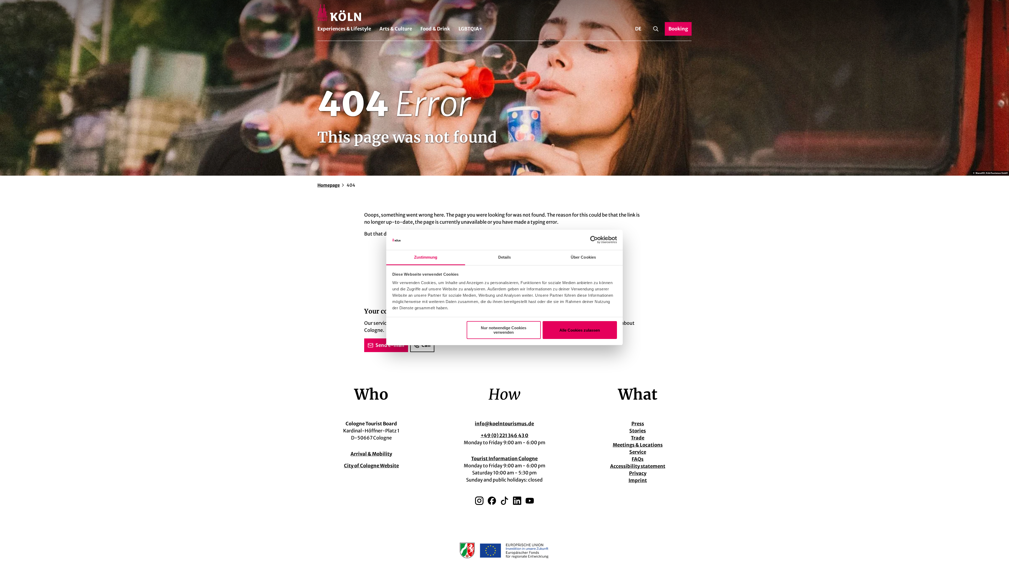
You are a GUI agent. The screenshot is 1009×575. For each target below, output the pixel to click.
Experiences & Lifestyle (344, 29)
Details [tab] (504, 257)
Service (637, 452)
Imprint (638, 480)
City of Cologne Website (371, 466)
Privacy (637, 473)
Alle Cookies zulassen (579, 330)
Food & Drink (435, 29)
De (638, 29)
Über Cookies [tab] (583, 257)
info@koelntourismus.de (504, 424)
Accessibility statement (637, 466)
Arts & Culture (395, 29)
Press (637, 424)
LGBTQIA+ (470, 29)
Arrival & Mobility (371, 454)
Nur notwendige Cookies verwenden (503, 330)
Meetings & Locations (638, 445)
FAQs (638, 459)
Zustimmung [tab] (425, 257)
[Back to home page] (504, 12)
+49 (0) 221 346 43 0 (504, 435)
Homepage (328, 185)
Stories (637, 431)
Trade (637, 438)
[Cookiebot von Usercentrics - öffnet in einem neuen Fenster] (594, 240)
